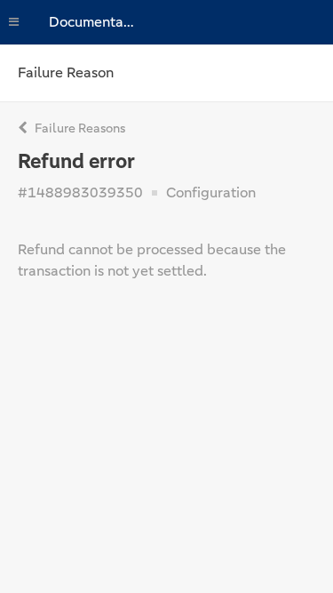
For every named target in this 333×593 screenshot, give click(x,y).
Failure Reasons (78, 128)
